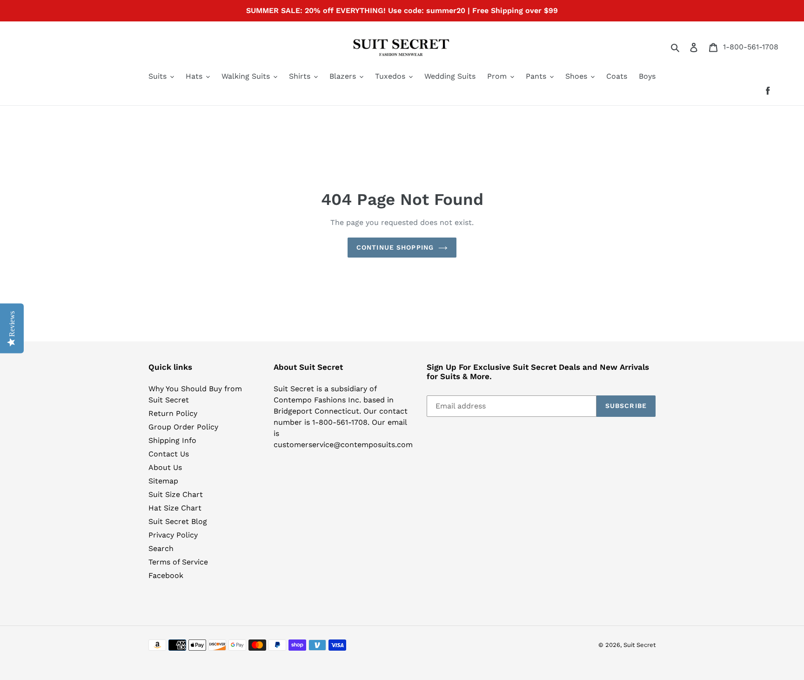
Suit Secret (639, 644)
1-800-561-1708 (750, 46)
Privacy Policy (173, 534)
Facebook (165, 575)
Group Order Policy (183, 426)
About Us (165, 467)
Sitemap (163, 480)
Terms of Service (178, 562)
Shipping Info (172, 440)
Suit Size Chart (175, 494)
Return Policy (172, 413)
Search (161, 548)
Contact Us (168, 453)
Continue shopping (395, 247)
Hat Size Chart (174, 507)
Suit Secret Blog (177, 521)
